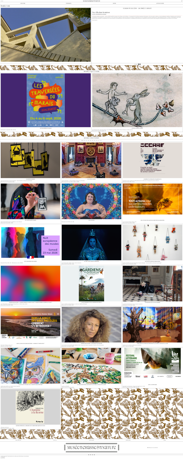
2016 (101, 140)
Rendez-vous (5, 6)
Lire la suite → (95, 20)
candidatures (128, 440)
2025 (84, 140)
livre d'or (55, 440)
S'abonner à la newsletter (153, 447)
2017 (99, 140)
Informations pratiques (45, 64)
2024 (86, 140)
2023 (88, 140)
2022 (90, 140)
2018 (96, 140)
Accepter (2, 457)
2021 (92, 140)
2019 (94, 140)
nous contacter (18, 440)
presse (165, 440)
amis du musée (91, 440)
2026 (82, 140)
